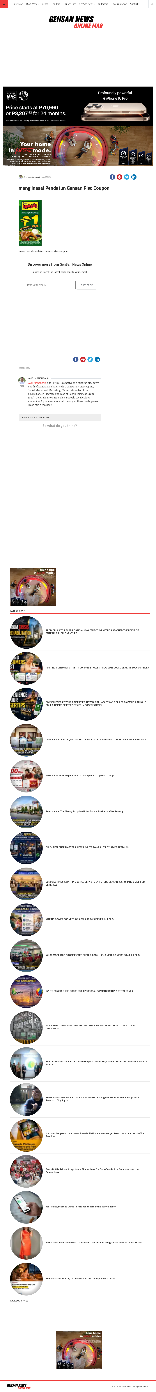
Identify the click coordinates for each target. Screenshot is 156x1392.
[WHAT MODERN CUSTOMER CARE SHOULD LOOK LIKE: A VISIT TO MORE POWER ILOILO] (26, 955)
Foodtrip (55, 4)
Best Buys (18, 4)
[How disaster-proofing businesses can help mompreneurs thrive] (26, 1279)
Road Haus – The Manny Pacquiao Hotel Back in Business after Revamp (84, 811)
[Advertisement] (78, 57)
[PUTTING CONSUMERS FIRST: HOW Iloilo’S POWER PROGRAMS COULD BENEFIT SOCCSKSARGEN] (26, 668)
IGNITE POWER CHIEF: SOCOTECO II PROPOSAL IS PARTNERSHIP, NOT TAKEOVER (89, 991)
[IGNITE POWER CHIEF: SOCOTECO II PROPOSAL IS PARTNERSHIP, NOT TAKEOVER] (26, 991)
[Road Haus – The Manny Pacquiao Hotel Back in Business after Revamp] (26, 812)
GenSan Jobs (70, 4)
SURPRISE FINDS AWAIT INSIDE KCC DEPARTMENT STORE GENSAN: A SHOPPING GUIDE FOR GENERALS (95, 883)
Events (44, 4)
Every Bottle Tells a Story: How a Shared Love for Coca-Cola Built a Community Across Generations (93, 1170)
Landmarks (102, 4)
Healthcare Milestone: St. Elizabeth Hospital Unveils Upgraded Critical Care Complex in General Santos (96, 1063)
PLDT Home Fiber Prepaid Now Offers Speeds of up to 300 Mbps (80, 775)
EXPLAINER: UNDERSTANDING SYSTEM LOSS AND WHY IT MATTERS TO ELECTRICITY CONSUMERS (91, 1027)
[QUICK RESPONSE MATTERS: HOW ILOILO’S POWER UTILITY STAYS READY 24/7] (26, 848)
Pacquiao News (119, 4)
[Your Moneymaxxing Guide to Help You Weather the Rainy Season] (26, 1207)
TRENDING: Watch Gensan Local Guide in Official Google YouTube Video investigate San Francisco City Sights (93, 1099)
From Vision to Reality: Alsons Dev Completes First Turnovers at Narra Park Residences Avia (96, 739)
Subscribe (87, 285)
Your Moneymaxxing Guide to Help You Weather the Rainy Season (81, 1206)
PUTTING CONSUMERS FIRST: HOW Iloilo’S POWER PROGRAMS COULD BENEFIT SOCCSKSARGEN (97, 667)
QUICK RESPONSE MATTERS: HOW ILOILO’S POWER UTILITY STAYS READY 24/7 (88, 847)
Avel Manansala (33, 177)
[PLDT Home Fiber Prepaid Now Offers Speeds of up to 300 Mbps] (26, 776)
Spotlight (134, 4)
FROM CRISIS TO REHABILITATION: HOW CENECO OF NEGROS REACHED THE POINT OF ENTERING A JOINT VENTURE (92, 631)
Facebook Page (19, 1300)
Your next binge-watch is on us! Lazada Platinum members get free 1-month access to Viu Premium (95, 1134)
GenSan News (86, 4)
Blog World (31, 4)
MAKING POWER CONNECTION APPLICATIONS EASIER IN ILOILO (80, 919)
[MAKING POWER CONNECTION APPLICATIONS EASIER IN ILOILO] (26, 919)
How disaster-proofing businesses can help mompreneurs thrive (80, 1278)
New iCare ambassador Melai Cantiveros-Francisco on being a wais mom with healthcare (94, 1242)
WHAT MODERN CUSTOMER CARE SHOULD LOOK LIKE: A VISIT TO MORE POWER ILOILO (93, 955)
